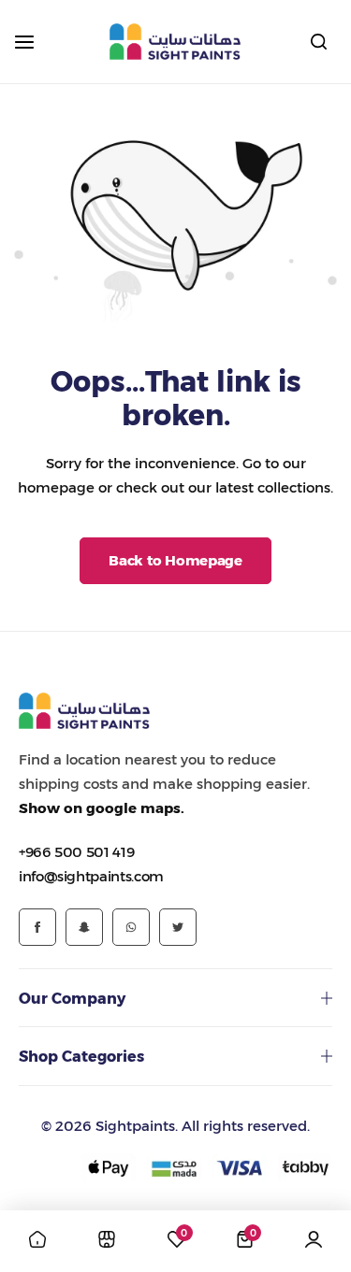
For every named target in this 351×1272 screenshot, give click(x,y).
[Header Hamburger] (33, 41)
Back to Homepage (175, 560)
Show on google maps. (101, 808)
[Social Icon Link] (37, 927)
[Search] (318, 42)
